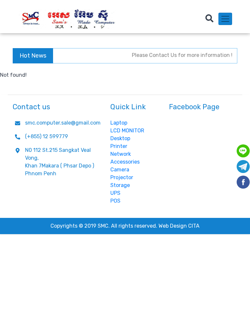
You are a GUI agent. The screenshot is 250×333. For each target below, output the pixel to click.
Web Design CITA (179, 226)
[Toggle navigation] (225, 19)
